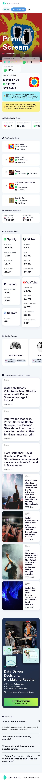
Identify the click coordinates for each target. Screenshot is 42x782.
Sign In (6, 9)
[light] (29, 9)
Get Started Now (19, 9)
